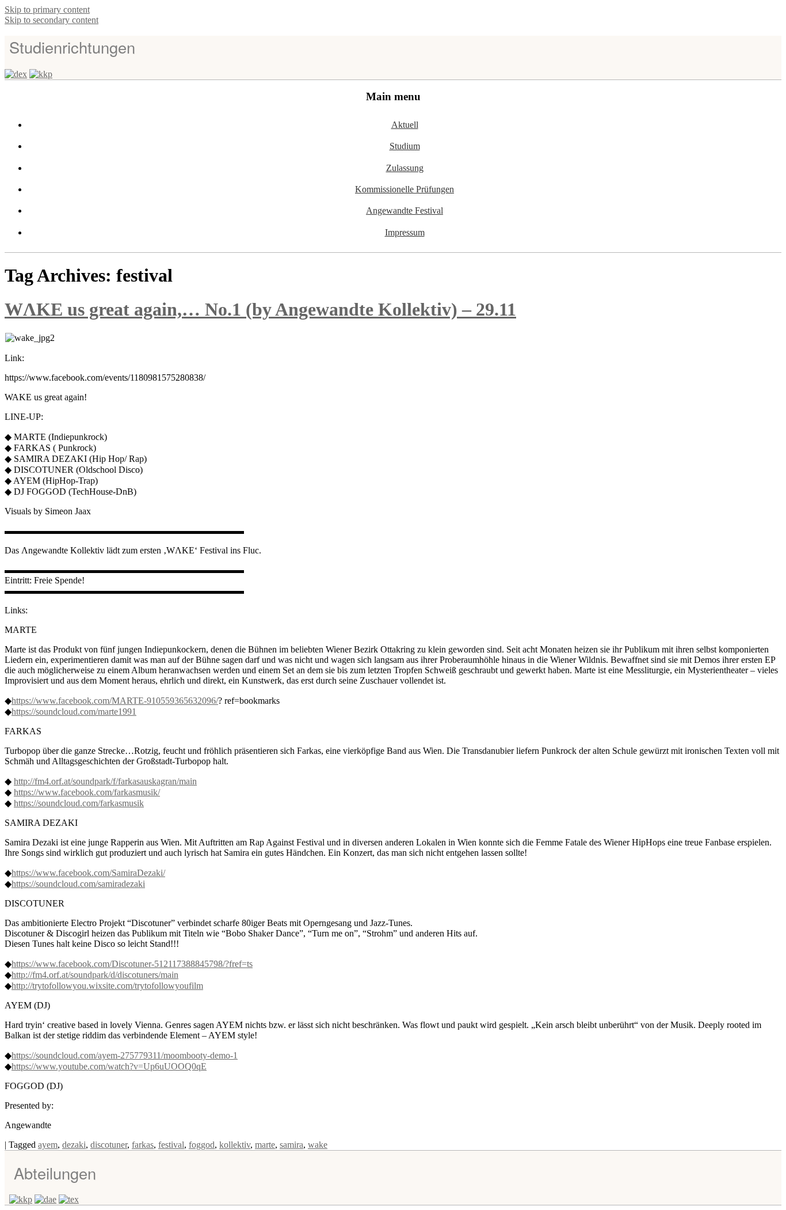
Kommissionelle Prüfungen (404, 189)
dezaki (74, 1145)
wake (317, 1145)
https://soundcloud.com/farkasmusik (79, 803)
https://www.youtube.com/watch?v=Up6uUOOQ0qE (109, 1066)
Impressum (405, 232)
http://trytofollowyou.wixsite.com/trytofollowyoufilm (107, 986)
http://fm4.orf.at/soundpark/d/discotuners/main (95, 975)
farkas (143, 1145)
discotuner (108, 1145)
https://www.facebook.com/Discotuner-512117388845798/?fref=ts (132, 964)
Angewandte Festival (404, 210)
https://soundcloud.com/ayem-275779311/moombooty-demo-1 (125, 1055)
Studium (405, 146)
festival (171, 1145)
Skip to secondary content (51, 20)
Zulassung (404, 168)
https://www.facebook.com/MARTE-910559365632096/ (115, 700)
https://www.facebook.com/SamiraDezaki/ (88, 873)
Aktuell (404, 125)
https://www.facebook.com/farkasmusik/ (87, 792)
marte (265, 1145)
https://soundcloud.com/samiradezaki (78, 884)
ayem (48, 1145)
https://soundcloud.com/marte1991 (74, 711)
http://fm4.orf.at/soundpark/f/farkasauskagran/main (105, 781)
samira (291, 1145)
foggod (202, 1145)
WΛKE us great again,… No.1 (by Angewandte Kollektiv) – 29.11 (260, 309)
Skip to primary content (47, 9)
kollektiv (234, 1145)
